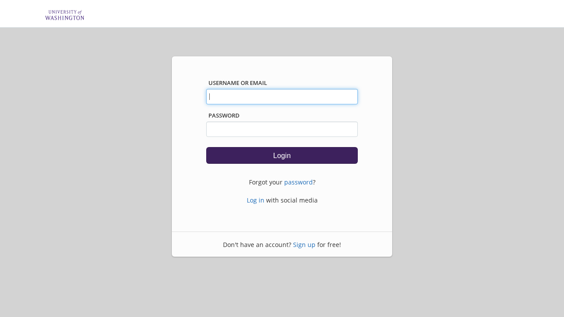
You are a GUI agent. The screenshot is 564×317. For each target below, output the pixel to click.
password (298, 182)
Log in (255, 200)
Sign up (304, 244)
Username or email (237, 83)
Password (224, 115)
